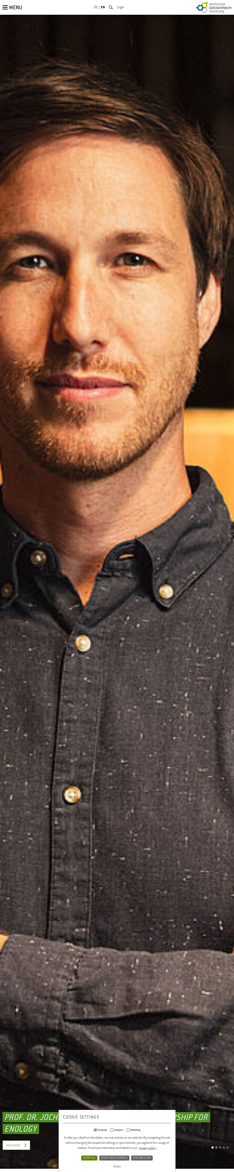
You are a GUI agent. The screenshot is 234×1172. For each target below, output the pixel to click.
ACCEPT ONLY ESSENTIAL (114, 1157)
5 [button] (228, 1151)
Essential (102, 1130)
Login (120, 7)
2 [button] (216, 1151)
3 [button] (220, 1151)
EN (103, 7)
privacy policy (147, 1148)
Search (110, 7)
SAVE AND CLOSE (142, 1157)
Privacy (117, 1166)
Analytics (118, 1130)
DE (96, 7)
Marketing (135, 1130)
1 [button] (212, 1151)
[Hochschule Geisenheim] (213, 7)
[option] (117, 586)
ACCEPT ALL (89, 1157)
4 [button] (224, 1151)
